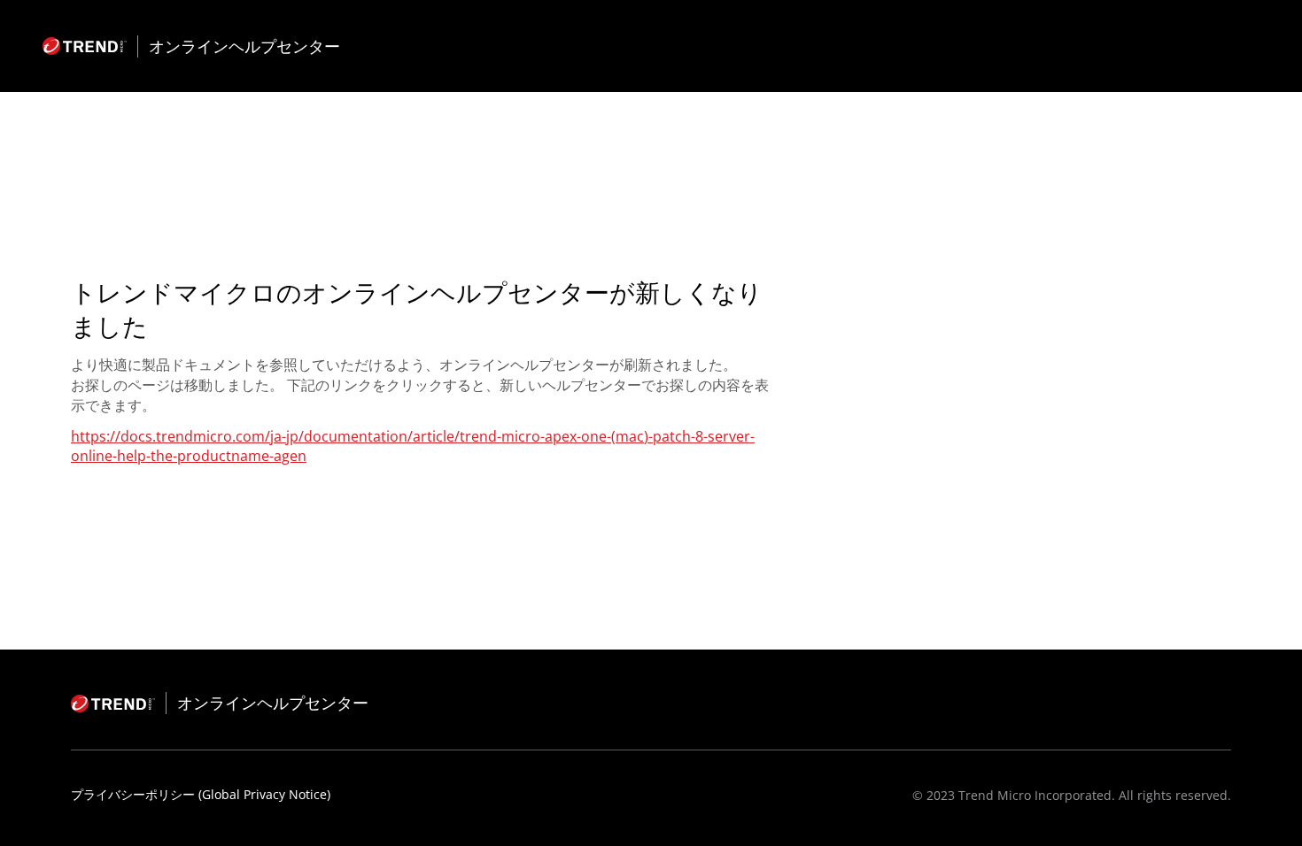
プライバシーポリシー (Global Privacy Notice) (200, 794)
